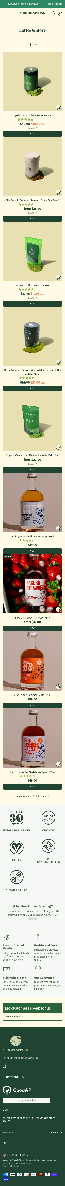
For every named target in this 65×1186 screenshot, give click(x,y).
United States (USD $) (16, 1155)
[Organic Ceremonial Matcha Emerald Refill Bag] (32, 421)
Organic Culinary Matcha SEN (32, 285)
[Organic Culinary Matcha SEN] (32, 251)
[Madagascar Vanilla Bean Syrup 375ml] (32, 502)
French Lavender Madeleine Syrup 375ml (32, 772)
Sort (34, 44)
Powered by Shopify (11, 1166)
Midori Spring (25, 1160)
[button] (26, 119)
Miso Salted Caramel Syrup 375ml (33, 695)
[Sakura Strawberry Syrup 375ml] (32, 583)
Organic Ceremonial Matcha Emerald (32, 115)
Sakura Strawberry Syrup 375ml (32, 617)
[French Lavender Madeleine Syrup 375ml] (32, 738)
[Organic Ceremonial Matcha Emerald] (32, 81)
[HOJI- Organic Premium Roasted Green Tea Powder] (32, 166)
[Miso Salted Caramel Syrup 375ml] (32, 661)
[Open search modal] (54, 13)
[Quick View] (58, 107)
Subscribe (56, 1132)
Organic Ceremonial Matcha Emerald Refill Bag (32, 455)
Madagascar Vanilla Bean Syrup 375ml (32, 536)
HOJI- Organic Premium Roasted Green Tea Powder (32, 200)
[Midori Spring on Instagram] (5, 1067)
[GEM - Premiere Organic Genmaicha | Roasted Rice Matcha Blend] (32, 336)
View (32, 134)
